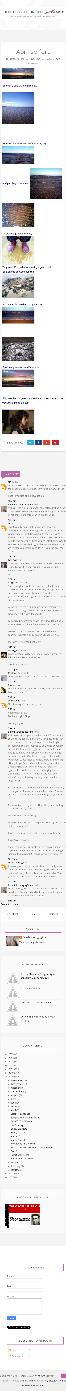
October (15, 1087)
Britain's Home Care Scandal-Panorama (31, 1147)
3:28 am (12, 709)
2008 (11, 1173)
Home (33, 913)
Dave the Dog (15, 862)
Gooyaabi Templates (33, 1385)
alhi (10, 481)
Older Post (54, 913)
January (15, 1169)
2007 (11, 1177)
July (13, 1098)
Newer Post (12, 913)
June (13, 1102)
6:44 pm (12, 728)
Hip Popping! (17, 1125)
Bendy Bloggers (19, 1128)
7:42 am (12, 697)
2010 (11, 1072)
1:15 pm (12, 556)
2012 (11, 1065)
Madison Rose (15, 672)
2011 (11, 1069)
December (17, 1080)
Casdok (12, 685)
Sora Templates (31, 1380)
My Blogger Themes (55, 1380)
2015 (11, 1054)
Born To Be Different (22, 1121)
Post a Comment (10, 904)
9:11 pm (12, 646)
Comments (17, 1356)
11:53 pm (13, 669)
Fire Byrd (12, 559)
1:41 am (12, 681)
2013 (11, 1061)
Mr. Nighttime (15, 650)
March (14, 1162)
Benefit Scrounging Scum (32, 1375)
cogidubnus (14, 700)
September (17, 1091)
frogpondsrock (15, 582)
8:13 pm (12, 900)
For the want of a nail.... (23, 1158)
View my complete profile (32, 942)
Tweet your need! (20, 1154)
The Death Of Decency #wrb (36, 1002)
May (13, 1106)
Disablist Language (20, 1113)
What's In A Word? (30, 988)
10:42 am (13, 859)
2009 (11, 1076)
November (17, 1083)
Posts (14, 1350)
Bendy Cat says (19, 1132)
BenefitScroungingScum (20, 504)
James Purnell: (18, 1139)
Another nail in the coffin (23, 1143)
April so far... (17, 1136)
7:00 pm (12, 881)
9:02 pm (12, 578)
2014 (11, 1057)
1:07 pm (12, 519)
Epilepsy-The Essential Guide (25, 1117)
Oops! (14, 1151)
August (15, 1095)
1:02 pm (12, 500)
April (13, 1110)
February (16, 1166)
